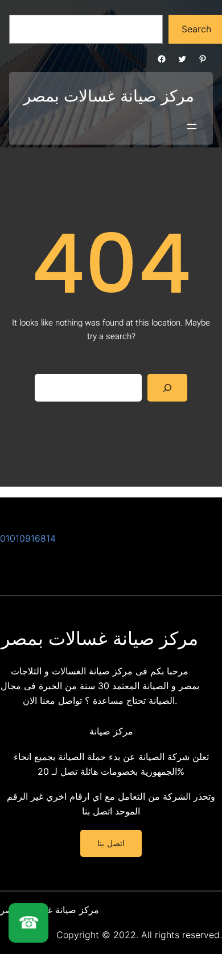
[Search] (167, 388)
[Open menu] (192, 126)
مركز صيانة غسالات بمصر (99, 638)
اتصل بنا (97, 811)
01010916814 (28, 538)
